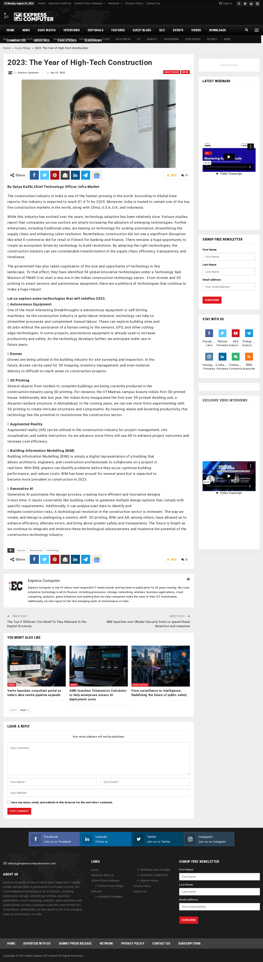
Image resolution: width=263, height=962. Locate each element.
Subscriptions (189, 943)
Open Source (193, 39)
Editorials (95, 30)
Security (212, 39)
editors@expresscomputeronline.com (32, 863)
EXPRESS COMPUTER (154, 875)
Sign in (227, 3)
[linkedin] (251, 3)
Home (41, 3)
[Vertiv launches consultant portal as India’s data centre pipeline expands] (36, 666)
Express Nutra (149, 880)
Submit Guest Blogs (110, 885)
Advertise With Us (59, 3)
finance (21, 550)
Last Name (209, 264)
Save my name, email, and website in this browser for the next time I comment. (62, 802)
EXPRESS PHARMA (110, 896)
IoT (139, 39)
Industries (42, 40)
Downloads (217, 30)
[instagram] (257, 3)
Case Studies (67, 40)
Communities (16, 40)
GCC (162, 30)
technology (53, 550)
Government (36, 550)
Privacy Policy (134, 3)
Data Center (123, 39)
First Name (210, 249)
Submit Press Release (88, 3)
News (26, 30)
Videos (196, 30)
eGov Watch (46, 30)
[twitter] (245, 3)
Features (118, 30)
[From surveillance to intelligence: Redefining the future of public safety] (161, 666)
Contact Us (153, 3)
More (227, 39)
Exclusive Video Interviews (225, 400)
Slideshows (93, 40)
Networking (171, 39)
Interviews (71, 30)
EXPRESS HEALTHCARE (155, 869)
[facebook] (238, 3)
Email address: (212, 279)
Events (178, 30)
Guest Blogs (142, 30)
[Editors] (5, 863)
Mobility (152, 39)
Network (113, 3)
